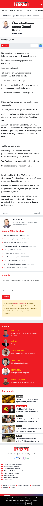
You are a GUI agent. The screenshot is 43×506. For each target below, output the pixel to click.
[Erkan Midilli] (6, 24)
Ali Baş (14, 341)
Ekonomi (29, 10)
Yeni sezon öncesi (10, 253)
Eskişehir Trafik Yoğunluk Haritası (14, 471)
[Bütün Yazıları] (40, 231)
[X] (19, 458)
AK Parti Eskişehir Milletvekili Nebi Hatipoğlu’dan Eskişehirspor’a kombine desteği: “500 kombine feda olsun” (28, 410)
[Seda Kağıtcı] (6, 362)
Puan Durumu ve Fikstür (11, 473)
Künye (13, 487)
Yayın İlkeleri (36, 485)
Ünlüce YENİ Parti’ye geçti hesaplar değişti (24, 334)
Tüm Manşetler (9, 475)
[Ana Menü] (2, 4)
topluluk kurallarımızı (20, 303)
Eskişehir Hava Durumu (11, 466)
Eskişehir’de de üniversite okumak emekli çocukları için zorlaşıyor (28, 420)
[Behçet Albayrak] (6, 381)
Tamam (28, 503)
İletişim (5, 487)
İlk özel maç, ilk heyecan (13, 239)
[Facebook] (16, 458)
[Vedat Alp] (6, 333)
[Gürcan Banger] (6, 352)
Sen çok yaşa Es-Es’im (12, 268)
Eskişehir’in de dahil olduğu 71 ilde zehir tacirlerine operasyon (27, 440)
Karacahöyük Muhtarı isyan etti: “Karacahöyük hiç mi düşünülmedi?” (21, 16)
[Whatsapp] (27, 458)
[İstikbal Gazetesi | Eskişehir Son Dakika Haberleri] (21, 3)
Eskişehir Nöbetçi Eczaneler (13, 464)
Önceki (5, 213)
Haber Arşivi (8, 480)
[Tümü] (40, 326)
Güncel (4, 10)
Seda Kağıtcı (16, 360)
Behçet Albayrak (18, 379)
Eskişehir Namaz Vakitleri (12, 468)
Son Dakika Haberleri (11, 477)
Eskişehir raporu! (17, 344)
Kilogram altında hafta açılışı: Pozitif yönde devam (27, 400)
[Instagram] (23, 458)
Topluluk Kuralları (23, 485)
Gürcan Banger (17, 351)
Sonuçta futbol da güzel (13, 235)
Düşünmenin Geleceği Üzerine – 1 (23, 353)
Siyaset (20, 10)
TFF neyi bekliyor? (10, 260)
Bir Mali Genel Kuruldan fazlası (15, 264)
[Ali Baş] (6, 342)
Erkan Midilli (17, 33)
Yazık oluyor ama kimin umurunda (16, 246)
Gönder (6, 296)
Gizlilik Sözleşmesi (9, 485)
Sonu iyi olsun (9, 250)
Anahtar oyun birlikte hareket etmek (24, 382)
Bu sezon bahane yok (12, 242)
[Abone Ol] (40, 46)
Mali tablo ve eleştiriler (12, 257)
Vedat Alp (15, 331)
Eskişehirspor (21, 406)
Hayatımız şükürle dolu (19, 363)
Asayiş (12, 10)
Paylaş (6, 45)
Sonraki (37, 213)
